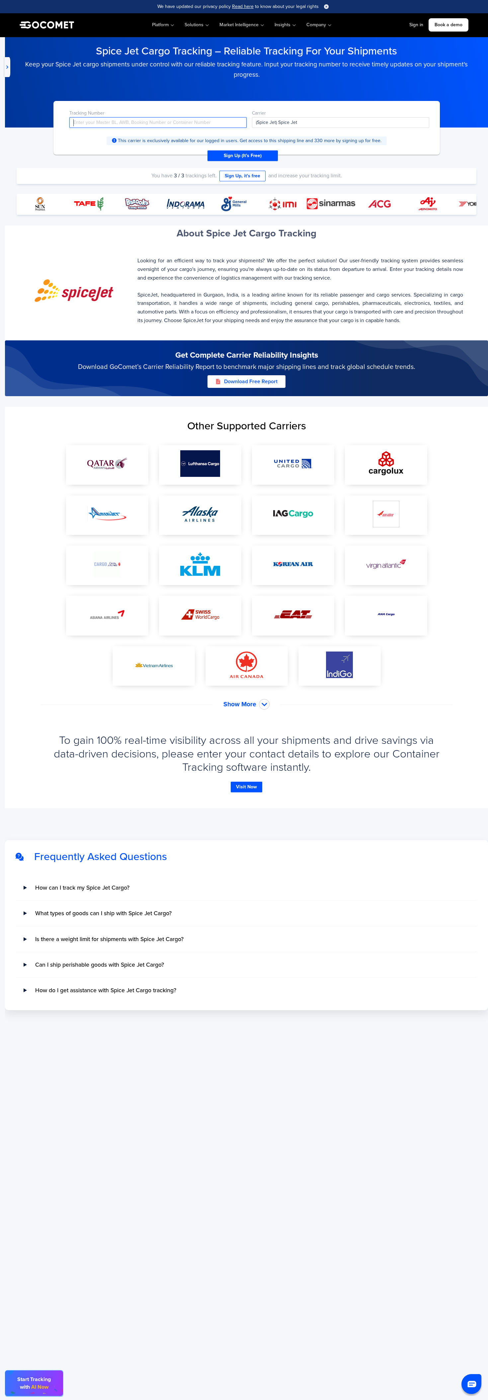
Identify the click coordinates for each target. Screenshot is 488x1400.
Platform (160, 24)
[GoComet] (47, 25)
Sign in (416, 24)
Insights (282, 24)
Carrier (259, 113)
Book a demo (448, 24)
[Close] (326, 7)
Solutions (194, 24)
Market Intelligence (239, 24)
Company (316, 24)
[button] (471, 1384)
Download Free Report (251, 381)
